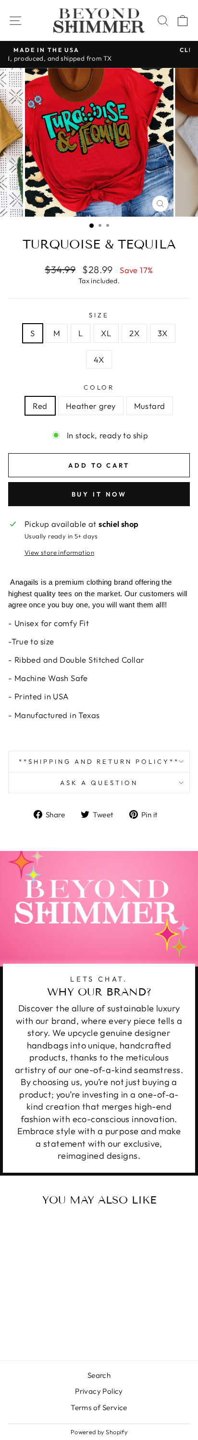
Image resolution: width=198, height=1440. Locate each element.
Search (99, 1375)
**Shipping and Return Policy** (99, 761)
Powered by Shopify (99, 1432)
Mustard (149, 406)
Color (99, 387)
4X (99, 359)
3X (163, 333)
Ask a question (99, 782)
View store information (59, 552)
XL (106, 333)
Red (40, 406)
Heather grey (91, 406)
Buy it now (99, 494)
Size (99, 315)
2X (134, 333)
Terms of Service (99, 1407)
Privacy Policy (99, 1391)
